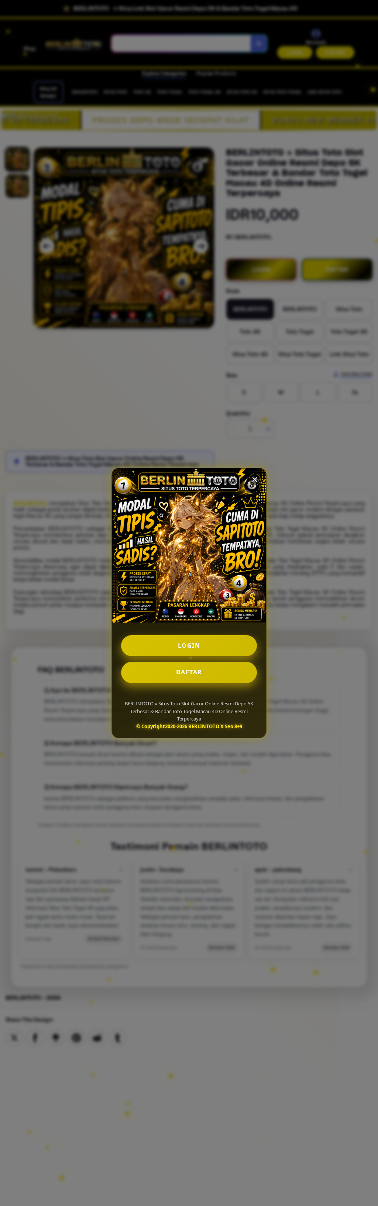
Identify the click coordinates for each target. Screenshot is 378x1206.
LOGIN (189, 645)
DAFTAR (189, 672)
